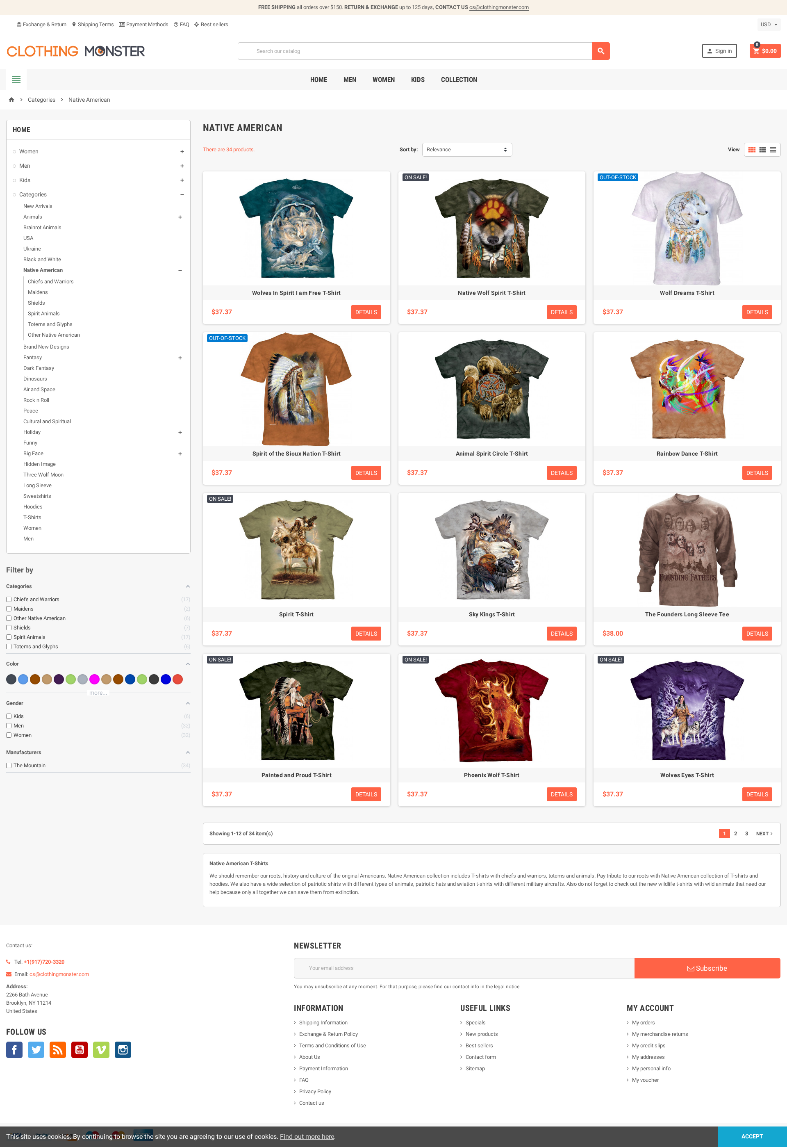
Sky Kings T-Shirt (492, 614)
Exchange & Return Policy (328, 1034)
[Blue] (23, 679)
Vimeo (101, 1050)
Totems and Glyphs (50, 324)
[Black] (11, 679)
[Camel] (47, 679)
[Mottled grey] (154, 679)
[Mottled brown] (118, 679)
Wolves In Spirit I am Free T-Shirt (296, 293)
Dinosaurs (35, 379)
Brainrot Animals (42, 227)
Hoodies (33, 507)
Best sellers (214, 24)
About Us (309, 1057)
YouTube (79, 1050)
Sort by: (409, 149)
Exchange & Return (41, 24)
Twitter (36, 1050)
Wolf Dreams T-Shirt (687, 293)
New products (482, 1034)
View (734, 149)
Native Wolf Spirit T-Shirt (491, 293)
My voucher (645, 1080)
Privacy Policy (315, 1091)
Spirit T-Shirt (296, 614)
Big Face (33, 453)
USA (28, 238)
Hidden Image (39, 464)
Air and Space (39, 389)
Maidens (38, 292)
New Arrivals (37, 206)
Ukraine (32, 249)
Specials (476, 1022)
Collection (459, 79)
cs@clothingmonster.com (499, 7)
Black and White (42, 259)
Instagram (123, 1050)
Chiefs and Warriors (51, 281)
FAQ (181, 24)
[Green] (71, 679)
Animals (32, 217)
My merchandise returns (660, 1034)
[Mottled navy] (166, 679)
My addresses (648, 1057)
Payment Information (323, 1068)
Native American (43, 270)
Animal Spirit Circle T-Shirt (492, 453)
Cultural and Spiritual (47, 421)
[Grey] (82, 679)
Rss (58, 1050)
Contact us (311, 1103)
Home (318, 79)
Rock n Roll (36, 400)
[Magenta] (94, 679)
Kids (418, 79)
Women (384, 79)
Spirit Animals (44, 313)
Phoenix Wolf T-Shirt (492, 775)
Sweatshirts (37, 496)
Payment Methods (146, 24)
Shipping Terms (92, 24)
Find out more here (307, 1136)
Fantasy (32, 357)
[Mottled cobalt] (130, 679)
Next (765, 834)
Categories (33, 194)
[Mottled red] (178, 679)
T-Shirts (32, 517)
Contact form (481, 1057)
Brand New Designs (46, 347)
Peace (30, 411)
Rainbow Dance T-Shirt (687, 453)
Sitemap (475, 1068)
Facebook (14, 1050)
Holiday (32, 432)
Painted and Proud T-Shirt (297, 775)
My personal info (651, 1068)
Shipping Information (323, 1022)
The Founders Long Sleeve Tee (687, 614)
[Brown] (35, 679)
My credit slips (649, 1045)
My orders (643, 1022)
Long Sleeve (37, 485)
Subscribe (710, 968)
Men (349, 79)
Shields (36, 303)
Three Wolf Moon (43, 475)
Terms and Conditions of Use (332, 1045)
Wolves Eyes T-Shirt (687, 775)
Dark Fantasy (38, 368)
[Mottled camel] (106, 679)
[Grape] (59, 679)
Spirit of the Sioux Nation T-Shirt (296, 453)
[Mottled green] (142, 679)
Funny (30, 443)
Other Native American (54, 335)
